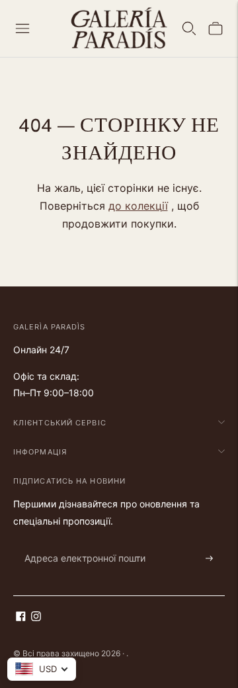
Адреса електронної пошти (78, 543)
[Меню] (22, 28)
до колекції (138, 205)
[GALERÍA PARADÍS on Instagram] (36, 617)
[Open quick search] (189, 28)
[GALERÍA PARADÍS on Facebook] (21, 617)
